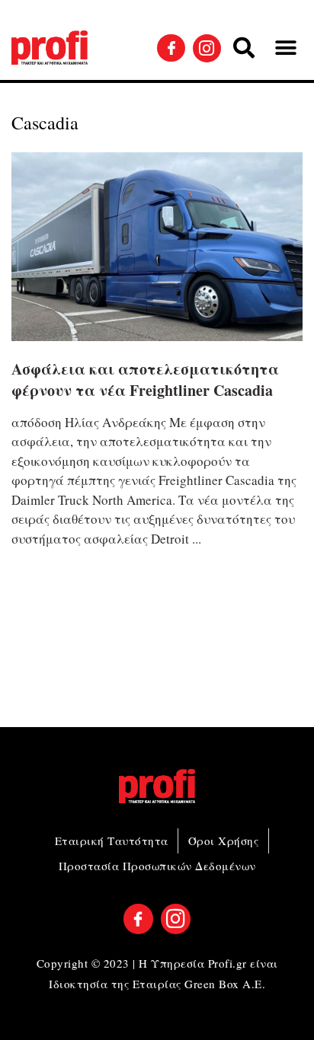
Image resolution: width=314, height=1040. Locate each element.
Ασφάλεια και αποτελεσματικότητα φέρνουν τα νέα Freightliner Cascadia (145, 379)
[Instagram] (207, 48)
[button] (244, 48)
